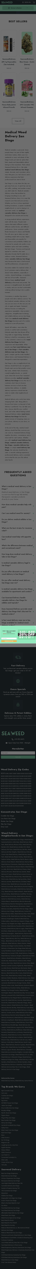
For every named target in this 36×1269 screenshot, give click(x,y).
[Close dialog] (35, 626)
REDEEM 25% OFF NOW (9, 641)
